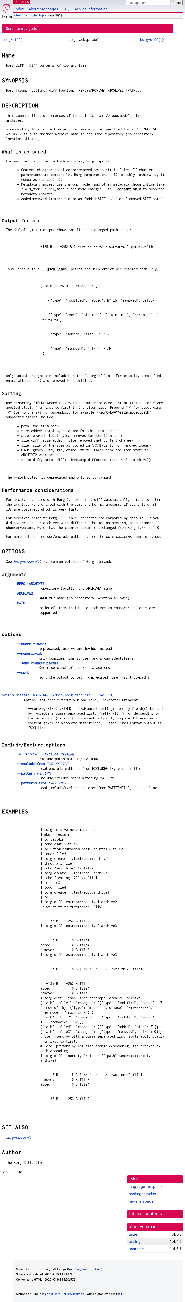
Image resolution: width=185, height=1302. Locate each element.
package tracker (142, 1194)
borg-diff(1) (14, 40)
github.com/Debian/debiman (64, 1294)
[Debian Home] (6, 9)
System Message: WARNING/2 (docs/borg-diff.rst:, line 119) (58, 695)
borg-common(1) (27, 561)
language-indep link (146, 1186)
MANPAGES (21, 1)
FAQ (65, 9)
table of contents (145, 1213)
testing (20, 15)
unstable (136, 1248)
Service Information (91, 9)
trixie (133, 1234)
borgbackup (36, 15)
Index (19, 9)
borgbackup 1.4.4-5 (88, 1269)
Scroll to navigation (23, 28)
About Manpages (43, 9)
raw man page (141, 1201)
